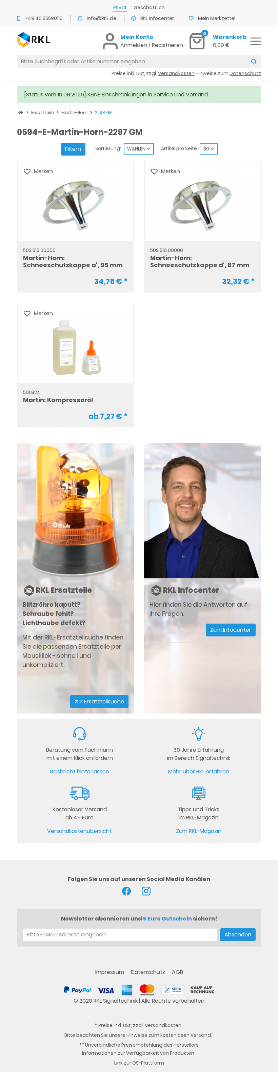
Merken (43, 171)
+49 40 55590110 (44, 18)
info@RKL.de (102, 18)
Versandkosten (163, 1025)
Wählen (136, 148)
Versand (201, 1035)
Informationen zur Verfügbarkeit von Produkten (138, 1053)
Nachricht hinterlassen (79, 771)
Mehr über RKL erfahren (198, 771)
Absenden (237, 934)
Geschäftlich (149, 7)
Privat (120, 7)
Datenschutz (148, 972)
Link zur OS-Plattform (139, 1062)
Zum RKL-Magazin (198, 831)
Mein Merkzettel (216, 18)
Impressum (110, 972)
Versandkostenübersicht (79, 831)
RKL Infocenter (157, 18)
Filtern (73, 149)
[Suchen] (254, 61)
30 (206, 148)
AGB (177, 972)
